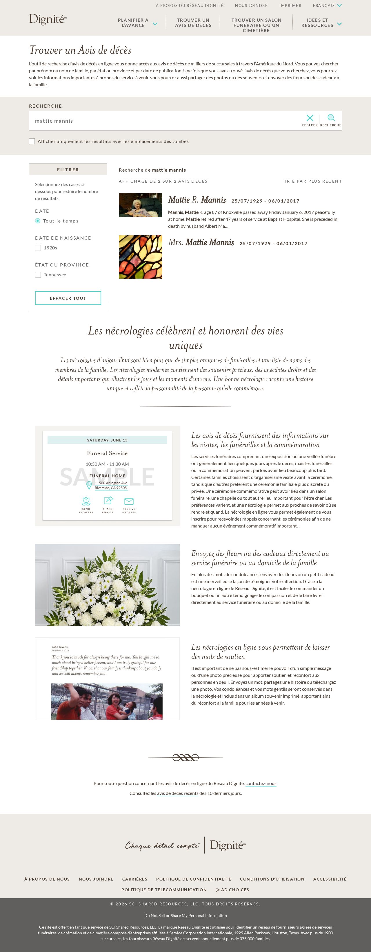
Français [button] (324, 5)
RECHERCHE (45, 106)
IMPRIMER (290, 5)
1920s (50, 247)
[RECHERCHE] (331, 117)
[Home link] (48, 19)
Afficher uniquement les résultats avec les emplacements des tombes (113, 141)
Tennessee (55, 274)
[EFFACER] (310, 118)
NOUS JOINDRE (251, 5)
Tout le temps (61, 220)
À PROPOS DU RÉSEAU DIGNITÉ (189, 5)
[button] (138, 22)
